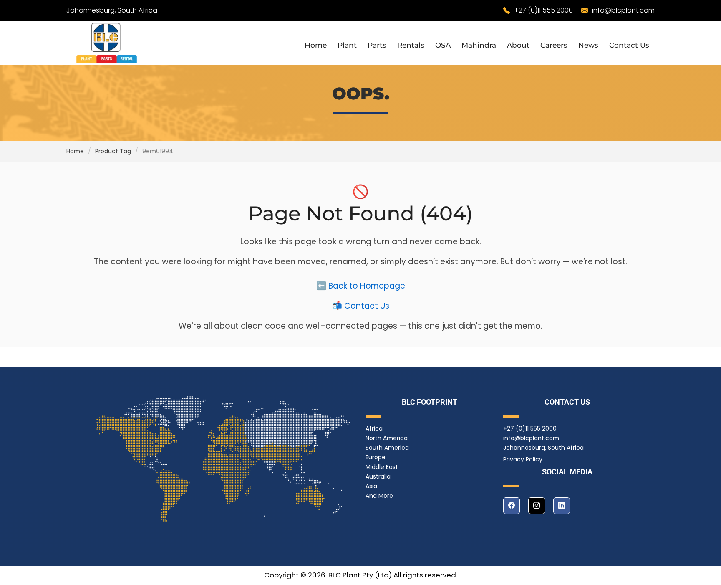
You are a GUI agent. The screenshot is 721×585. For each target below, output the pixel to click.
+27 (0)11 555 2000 (543, 10)
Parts (377, 45)
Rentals (410, 45)
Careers (553, 45)
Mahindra (478, 45)
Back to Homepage (366, 285)
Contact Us (629, 45)
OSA (443, 45)
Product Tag (113, 151)
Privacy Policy (522, 459)
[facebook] (511, 505)
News (588, 45)
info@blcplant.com (623, 10)
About (518, 45)
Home (316, 45)
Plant (347, 45)
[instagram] (536, 505)
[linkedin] (561, 505)
